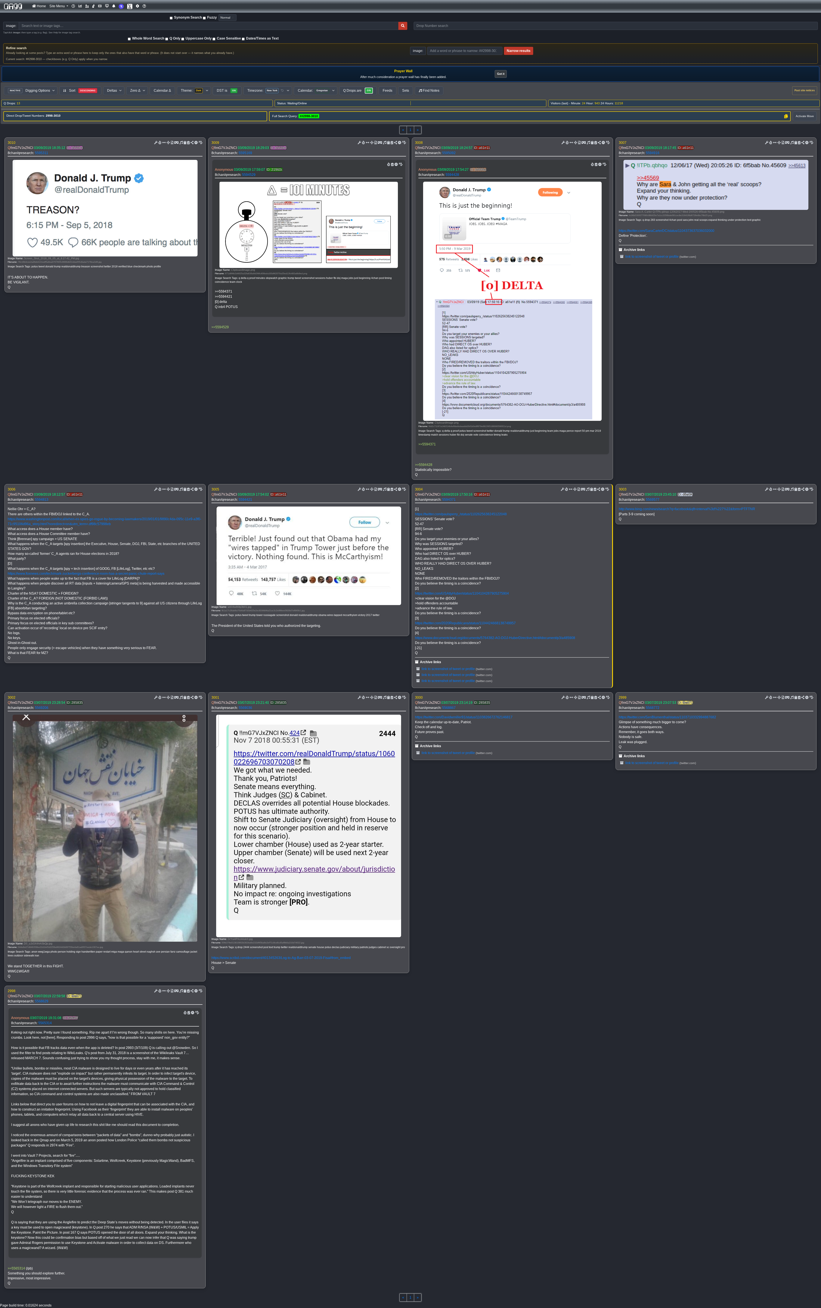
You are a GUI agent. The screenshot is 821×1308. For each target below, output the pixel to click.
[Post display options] (155, 142)
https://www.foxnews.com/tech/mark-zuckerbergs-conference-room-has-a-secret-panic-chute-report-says (86, 573)
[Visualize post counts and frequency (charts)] (80, 6)
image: (418, 51)
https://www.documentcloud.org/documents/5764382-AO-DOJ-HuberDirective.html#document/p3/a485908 (495, 638)
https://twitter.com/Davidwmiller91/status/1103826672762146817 (463, 717)
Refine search (16, 48)
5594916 (652, 153)
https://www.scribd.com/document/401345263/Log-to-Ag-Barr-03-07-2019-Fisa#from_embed (281, 958)
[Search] (402, 26)
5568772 (652, 708)
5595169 (245, 153)
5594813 (41, 499)
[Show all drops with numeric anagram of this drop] (168, 142)
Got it (500, 73)
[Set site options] (137, 6)
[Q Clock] (73, 6)
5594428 (452, 175)
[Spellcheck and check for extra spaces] (200, 142)
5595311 (41, 153)
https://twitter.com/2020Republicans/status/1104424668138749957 (465, 623)
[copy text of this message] (188, 142)
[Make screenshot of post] (184, 142)
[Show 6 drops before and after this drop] (163, 142)
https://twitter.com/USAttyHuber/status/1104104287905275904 (462, 593)
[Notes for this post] (181, 142)
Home (41, 6)
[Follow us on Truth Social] (121, 6)
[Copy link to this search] (786, 116)
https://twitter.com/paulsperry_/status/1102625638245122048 (461, 514)
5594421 (245, 499)
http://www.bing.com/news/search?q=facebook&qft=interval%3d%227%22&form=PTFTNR (687, 509)
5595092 (449, 153)
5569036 (245, 708)
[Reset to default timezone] (282, 90)
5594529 (248, 175)
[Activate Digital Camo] (176, 142)
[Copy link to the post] (191, 142)
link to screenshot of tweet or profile (652, 256)
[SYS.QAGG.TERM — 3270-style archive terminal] (107, 6)
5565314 (45, 1023)
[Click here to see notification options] (114, 6)
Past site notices (804, 90)
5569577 (652, 499)
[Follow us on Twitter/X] (130, 6)
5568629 (41, 1001)
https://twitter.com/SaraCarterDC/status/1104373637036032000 (666, 231)
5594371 (449, 499)
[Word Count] (159, 142)
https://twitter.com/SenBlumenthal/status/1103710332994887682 (667, 717)
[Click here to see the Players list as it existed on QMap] (87, 6)
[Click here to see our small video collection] (99, 6)
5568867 (449, 708)
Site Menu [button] (57, 6)
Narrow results (518, 51)
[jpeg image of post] (171, 142)
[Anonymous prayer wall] (93, 6)
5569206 (41, 708)
